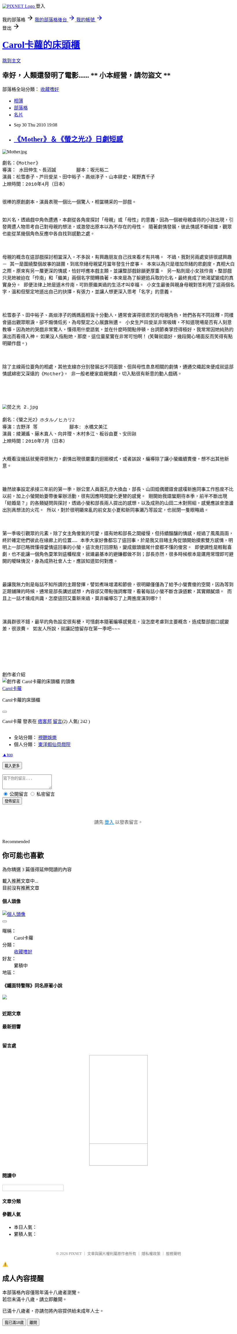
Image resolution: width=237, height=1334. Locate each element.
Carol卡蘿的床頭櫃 (41, 45)
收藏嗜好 (49, 89)
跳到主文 (11, 60)
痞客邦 (45, 721)
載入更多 (12, 766)
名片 (18, 114)
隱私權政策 (151, 1253)
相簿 (18, 100)
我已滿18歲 (14, 1322)
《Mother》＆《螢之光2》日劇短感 (68, 139)
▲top (7, 754)
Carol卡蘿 (12, 688)
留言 (57, 721)
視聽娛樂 (47, 737)
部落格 (21, 107)
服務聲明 (173, 1253)
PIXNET (75, 1253)
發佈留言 (12, 801)
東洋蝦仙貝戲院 (54, 744)
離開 (33, 1322)
